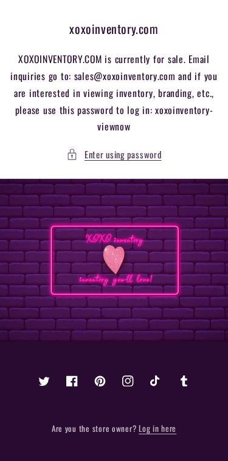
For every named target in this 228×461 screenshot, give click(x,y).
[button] (113, 155)
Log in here (157, 428)
